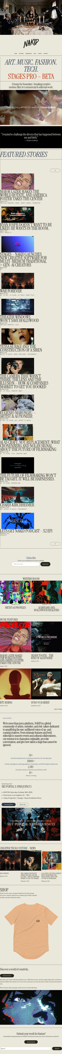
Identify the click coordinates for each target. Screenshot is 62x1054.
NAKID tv (8, 232)
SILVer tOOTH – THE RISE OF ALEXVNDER (42, 656)
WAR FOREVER (11, 291)
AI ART (5, 295)
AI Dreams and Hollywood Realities (46, 608)
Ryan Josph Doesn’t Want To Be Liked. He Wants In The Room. (26, 226)
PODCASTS (3, 535)
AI (1, 295)
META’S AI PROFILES (15, 607)
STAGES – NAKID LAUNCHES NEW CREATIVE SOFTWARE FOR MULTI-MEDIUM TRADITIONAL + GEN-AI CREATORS (23, 259)
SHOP (4, 890)
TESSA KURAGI (48, 107)
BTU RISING (6, 702)
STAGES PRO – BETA (31, 76)
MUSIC (17, 203)
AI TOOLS (21, 295)
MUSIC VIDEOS (26, 203)
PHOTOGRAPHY (32, 354)
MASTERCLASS (15, 483)
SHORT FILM (30, 295)
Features (21, 53)
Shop (35, 53)
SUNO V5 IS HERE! (40, 702)
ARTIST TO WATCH (6, 354)
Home (15, 53)
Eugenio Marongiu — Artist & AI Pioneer (18, 414)
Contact (46, 53)
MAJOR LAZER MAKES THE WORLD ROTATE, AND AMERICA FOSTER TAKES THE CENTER (23, 195)
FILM (1, 232)
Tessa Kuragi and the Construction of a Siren (21, 348)
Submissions (29, 53)
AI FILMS (13, 295)
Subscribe (45, 564)
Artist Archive (7, 976)
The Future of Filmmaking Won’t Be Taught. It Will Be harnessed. (28, 477)
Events (40, 53)
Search (57, 1048)
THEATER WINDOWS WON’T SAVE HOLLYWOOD (19, 318)
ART (1, 269)
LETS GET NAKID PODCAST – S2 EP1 (26, 531)
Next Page (58, 709)
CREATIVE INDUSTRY (7, 203)
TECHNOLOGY (36, 203)
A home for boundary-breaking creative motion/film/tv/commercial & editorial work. (31, 85)
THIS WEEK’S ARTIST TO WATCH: (23, 107)
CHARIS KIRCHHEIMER (17, 505)
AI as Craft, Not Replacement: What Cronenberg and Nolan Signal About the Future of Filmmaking (30, 445)
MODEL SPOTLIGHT (20, 354)
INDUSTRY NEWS (16, 391)
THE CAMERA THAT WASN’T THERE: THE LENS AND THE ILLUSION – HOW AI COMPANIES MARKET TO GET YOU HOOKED (24, 381)
